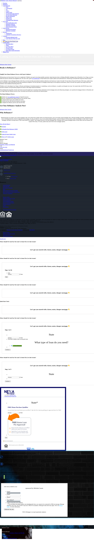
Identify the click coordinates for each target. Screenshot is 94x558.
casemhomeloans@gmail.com (9, 173)
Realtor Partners (6, 204)
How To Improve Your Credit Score (11, 192)
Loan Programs (6, 185)
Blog (4, 189)
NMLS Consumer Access (9, 198)
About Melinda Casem (8, 201)
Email (8, 494)
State (9, 273)
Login (4, 205)
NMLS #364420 (7, 200)
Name (8, 491)
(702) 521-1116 (3, 147)
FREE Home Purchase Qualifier (10, 190)
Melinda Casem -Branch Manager (15, 230)
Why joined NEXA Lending (9, 209)
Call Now (19, 0)
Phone (8, 497)
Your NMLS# (10, 500)
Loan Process (6, 186)
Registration (6, 207)
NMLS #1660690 (4, 160)
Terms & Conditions (7, 193)
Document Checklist (7, 187)
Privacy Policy (6, 197)
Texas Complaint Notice (8, 202)
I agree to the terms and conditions (15, 502)
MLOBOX (32, 230)
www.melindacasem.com (6, 159)
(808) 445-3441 (13, 178)
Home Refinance (18, 345)
